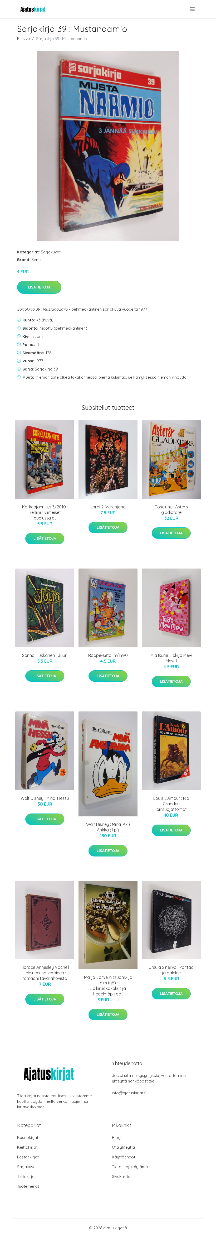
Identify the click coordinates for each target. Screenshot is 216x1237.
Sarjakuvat (51, 251)
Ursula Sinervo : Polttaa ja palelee (171, 970)
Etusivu (23, 38)
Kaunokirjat (27, 1137)
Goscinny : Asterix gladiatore (171, 509)
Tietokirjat (26, 1176)
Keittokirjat (27, 1147)
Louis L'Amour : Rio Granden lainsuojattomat (171, 804)
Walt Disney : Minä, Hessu (45, 798)
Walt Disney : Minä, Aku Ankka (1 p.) (108, 827)
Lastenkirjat (28, 1156)
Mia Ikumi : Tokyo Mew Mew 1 (171, 658)
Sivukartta (121, 1176)
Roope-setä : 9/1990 (108, 655)
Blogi (116, 1137)
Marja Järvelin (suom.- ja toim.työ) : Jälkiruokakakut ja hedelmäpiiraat (108, 986)
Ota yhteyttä (123, 1147)
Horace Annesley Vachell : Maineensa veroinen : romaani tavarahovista (45, 973)
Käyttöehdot (123, 1156)
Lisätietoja (39, 287)
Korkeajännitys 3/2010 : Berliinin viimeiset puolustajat (45, 512)
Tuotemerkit (28, 1186)
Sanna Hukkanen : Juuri (44, 655)
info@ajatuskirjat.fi (129, 1092)
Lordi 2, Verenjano (108, 506)
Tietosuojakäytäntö (130, 1166)
